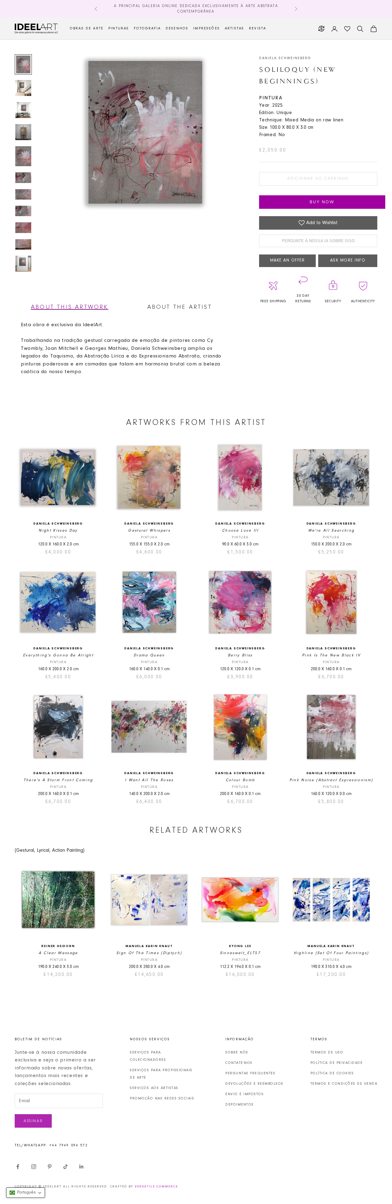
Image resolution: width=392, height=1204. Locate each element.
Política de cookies (332, 1073)
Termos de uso (327, 1052)
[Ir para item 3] (23, 110)
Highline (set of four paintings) (331, 953)
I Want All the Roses (149, 780)
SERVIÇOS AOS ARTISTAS (154, 1088)
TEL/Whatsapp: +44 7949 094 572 (51, 1145)
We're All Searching (331, 531)
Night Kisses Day (58, 531)
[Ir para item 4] (23, 132)
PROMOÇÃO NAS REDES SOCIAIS (162, 1098)
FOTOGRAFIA (147, 28)
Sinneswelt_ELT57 (240, 953)
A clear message (58, 953)
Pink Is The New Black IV (331, 655)
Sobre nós (236, 1052)
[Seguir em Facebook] (18, 1167)
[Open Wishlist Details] (347, 29)
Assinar (33, 1121)
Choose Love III (240, 531)
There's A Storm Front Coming (58, 780)
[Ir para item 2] (23, 88)
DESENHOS (177, 28)
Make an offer (287, 260)
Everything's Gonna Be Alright (58, 655)
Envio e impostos (244, 1094)
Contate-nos (239, 1063)
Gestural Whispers (149, 531)
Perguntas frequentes (250, 1073)
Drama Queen (149, 655)
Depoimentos (239, 1105)
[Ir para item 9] (23, 227)
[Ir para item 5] (23, 156)
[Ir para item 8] (23, 211)
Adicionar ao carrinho (318, 179)
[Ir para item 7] (23, 194)
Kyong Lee (240, 946)
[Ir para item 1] (23, 64)
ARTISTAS (234, 28)
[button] (25, 1193)
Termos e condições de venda (344, 1084)
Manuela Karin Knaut (149, 946)
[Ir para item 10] (23, 244)
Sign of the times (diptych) (149, 953)
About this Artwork (69, 307)
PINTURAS (118, 28)
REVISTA (257, 28)
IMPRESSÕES (206, 28)
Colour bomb (240, 780)
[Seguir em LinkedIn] (81, 1167)
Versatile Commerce (156, 1186)
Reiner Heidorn (58, 946)
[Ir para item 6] (23, 177)
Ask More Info (348, 260)
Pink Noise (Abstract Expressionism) (331, 780)
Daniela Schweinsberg (285, 58)
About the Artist (179, 307)
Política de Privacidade (337, 1063)
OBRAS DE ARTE (87, 28)
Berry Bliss (240, 655)
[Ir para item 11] (23, 263)
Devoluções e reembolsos (254, 1084)
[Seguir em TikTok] (65, 1167)
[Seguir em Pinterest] (50, 1167)
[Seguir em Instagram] (34, 1167)
